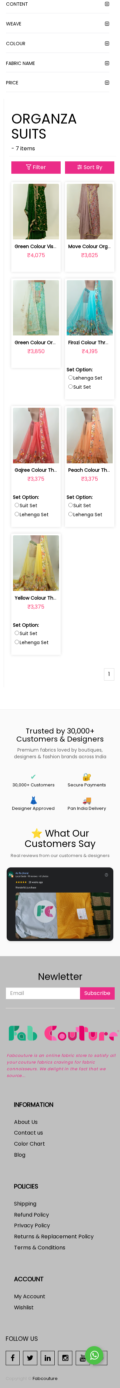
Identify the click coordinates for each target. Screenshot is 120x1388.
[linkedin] (48, 1358)
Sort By (92, 167)
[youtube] (83, 1358)
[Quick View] (51, 230)
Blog (19, 1155)
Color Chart (29, 1144)
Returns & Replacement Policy (54, 1236)
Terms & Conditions (39, 1247)
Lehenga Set (87, 378)
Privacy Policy (32, 1225)
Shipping (25, 1204)
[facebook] (13, 1358)
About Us (26, 1122)
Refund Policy (31, 1215)
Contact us (28, 1133)
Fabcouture (45, 1378)
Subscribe (97, 993)
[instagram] (65, 1358)
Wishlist (24, 1307)
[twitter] (30, 1358)
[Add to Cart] (20, 230)
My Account (29, 1296)
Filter (38, 167)
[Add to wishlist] (36, 230)
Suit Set (82, 387)
